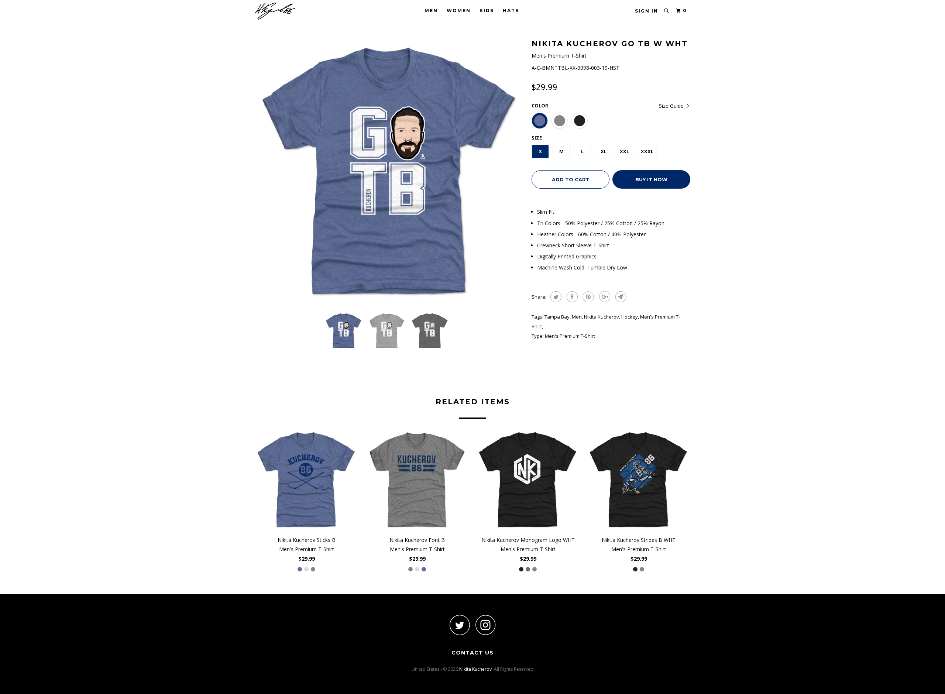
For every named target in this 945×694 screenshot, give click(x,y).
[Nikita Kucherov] (292, 11)
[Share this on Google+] (603, 296)
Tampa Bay (557, 316)
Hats (511, 10)
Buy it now (651, 179)
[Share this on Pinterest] (587, 296)
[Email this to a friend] (620, 296)
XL (603, 151)
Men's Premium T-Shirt (570, 336)
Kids (487, 10)
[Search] (666, 11)
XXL (624, 151)
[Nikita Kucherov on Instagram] (485, 625)
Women (459, 10)
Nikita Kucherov (601, 316)
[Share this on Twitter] (555, 296)
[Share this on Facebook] (571, 296)
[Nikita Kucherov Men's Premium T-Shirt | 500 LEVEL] (389, 171)
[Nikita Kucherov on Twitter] (459, 625)
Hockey (629, 316)
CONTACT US (472, 652)
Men (431, 10)
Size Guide (672, 105)
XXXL (647, 151)
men (577, 316)
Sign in (646, 11)
